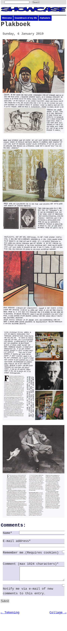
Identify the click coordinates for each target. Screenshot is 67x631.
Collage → (58, 612)
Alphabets (45, 18)
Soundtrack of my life (26, 18)
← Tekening (10, 612)
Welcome (7, 18)
